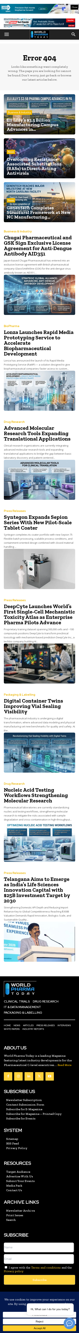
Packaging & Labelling (19, 694)
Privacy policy (13, 1271)
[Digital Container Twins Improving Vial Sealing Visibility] (39, 753)
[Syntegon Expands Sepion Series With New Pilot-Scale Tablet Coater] (39, 569)
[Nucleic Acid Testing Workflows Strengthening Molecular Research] (39, 842)
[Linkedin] (29, 1076)
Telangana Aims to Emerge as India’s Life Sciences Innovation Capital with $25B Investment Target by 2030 (37, 890)
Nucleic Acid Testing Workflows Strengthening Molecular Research (36, 795)
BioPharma (11, 326)
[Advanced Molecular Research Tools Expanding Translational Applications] (39, 480)
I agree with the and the (38, 1269)
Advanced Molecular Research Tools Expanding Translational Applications (37, 433)
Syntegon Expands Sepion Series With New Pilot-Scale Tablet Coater (38, 522)
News (11, 152)
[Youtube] (49, 1076)
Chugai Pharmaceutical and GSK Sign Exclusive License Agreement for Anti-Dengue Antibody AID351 (38, 245)
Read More (65, 1065)
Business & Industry (19, 112)
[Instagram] (18, 1076)
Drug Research (14, 422)
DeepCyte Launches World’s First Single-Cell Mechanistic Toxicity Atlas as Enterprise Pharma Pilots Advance (39, 614)
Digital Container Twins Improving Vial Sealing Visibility (33, 706)
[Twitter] (39, 1076)
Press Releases (15, 511)
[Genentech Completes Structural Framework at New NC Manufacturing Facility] (39, 202)
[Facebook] (8, 1076)
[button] (6, 34)
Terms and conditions (46, 1267)
